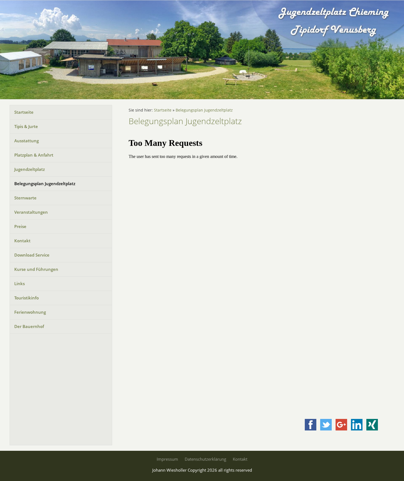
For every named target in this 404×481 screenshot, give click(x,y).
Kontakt (22, 240)
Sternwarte (25, 198)
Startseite (24, 112)
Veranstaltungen (31, 212)
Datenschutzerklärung (205, 459)
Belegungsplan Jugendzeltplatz (44, 183)
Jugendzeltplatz (29, 169)
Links (19, 283)
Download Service (31, 255)
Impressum (167, 459)
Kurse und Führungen (36, 269)
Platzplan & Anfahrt (33, 155)
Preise (20, 226)
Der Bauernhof (29, 326)
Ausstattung (26, 140)
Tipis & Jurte (26, 126)
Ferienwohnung (30, 312)
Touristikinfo (26, 298)
